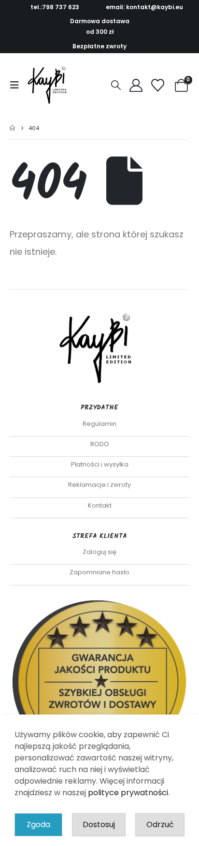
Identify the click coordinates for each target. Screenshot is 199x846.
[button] (17, 85)
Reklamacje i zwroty (99, 484)
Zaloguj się (99, 551)
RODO (99, 444)
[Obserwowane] (158, 85)
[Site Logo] (49, 85)
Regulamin (99, 423)
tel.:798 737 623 (54, 7)
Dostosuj (99, 824)
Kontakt (100, 505)
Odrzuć (160, 824)
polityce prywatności (128, 792)
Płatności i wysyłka (99, 464)
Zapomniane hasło (99, 572)
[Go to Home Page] (12, 128)
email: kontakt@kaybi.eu (144, 7)
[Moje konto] (135, 85)
